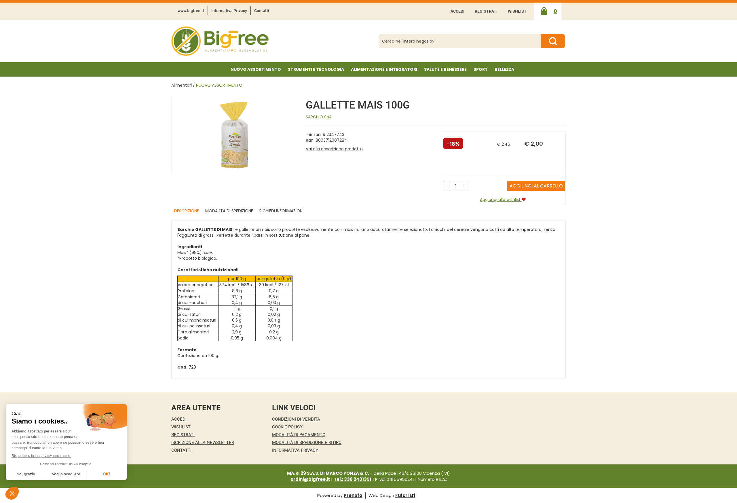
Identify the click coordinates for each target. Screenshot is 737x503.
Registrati (486, 11)
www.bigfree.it (191, 10)
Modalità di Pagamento (298, 434)
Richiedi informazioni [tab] (281, 211)
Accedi (457, 11)
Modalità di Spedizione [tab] (229, 211)
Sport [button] (481, 69)
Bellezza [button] (504, 69)
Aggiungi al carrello (536, 186)
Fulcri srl (405, 495)
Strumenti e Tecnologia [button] (316, 69)
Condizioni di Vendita (296, 419)
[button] (446, 186)
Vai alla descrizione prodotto (334, 149)
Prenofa (353, 495)
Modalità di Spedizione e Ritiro (306, 442)
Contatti (261, 10)
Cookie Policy (287, 427)
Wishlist (517, 11)
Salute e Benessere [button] (445, 69)
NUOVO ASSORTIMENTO (256, 69)
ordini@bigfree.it (310, 479)
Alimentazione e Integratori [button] (384, 69)
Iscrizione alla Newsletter (202, 442)
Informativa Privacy (229, 10)
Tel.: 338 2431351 (352, 479)
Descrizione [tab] (186, 211)
